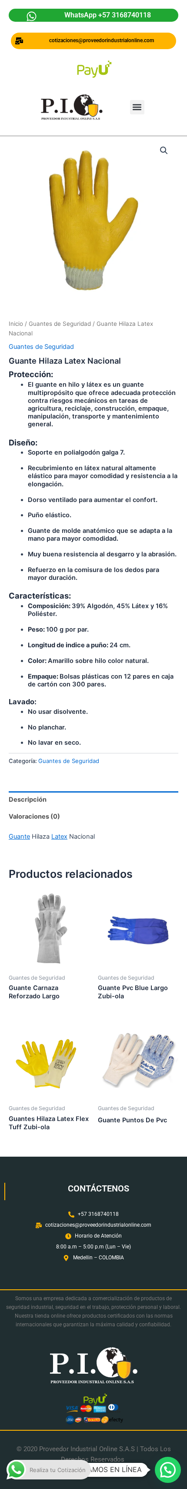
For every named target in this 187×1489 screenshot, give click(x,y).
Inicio (16, 323)
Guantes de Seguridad (60, 323)
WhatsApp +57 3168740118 (107, 15)
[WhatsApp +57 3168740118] (31, 16)
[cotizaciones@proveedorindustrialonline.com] (19, 41)
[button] (137, 107)
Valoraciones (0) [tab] (34, 816)
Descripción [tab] (28, 799)
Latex (59, 836)
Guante (19, 836)
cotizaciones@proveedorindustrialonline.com (101, 40)
